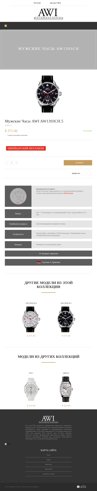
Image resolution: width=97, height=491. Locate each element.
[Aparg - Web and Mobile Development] (81, 487)
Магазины (48, 464)
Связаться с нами (48, 474)
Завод (49, 460)
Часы (48, 455)
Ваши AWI (48, 469)
